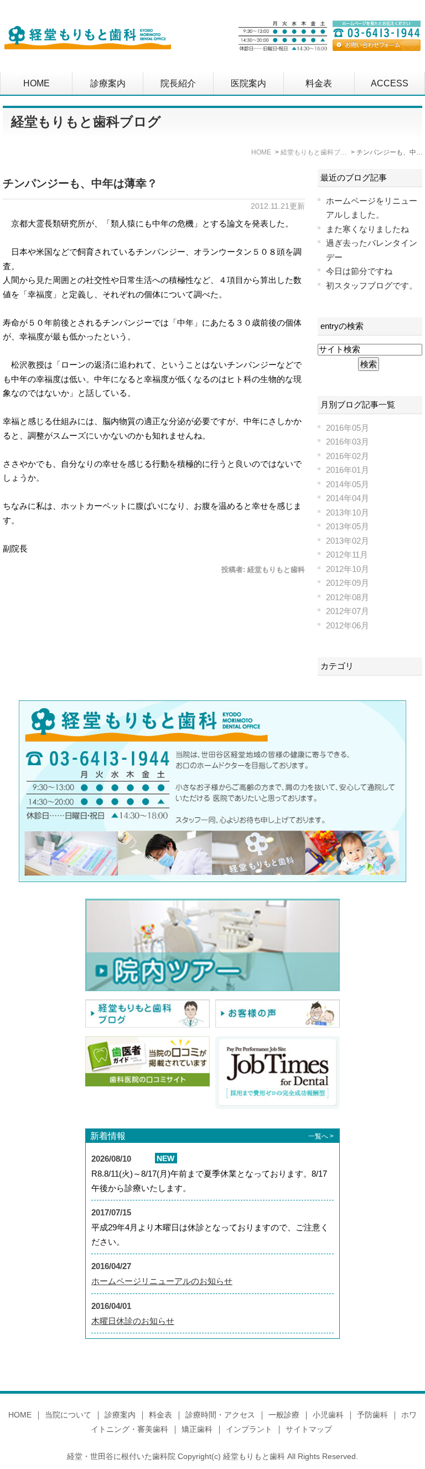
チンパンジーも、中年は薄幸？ (80, 183)
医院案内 (248, 83)
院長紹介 (178, 83)
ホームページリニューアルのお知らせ (161, 1281)
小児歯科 (328, 1414)
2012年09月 (347, 582)
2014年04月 (347, 498)
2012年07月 (347, 611)
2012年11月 (347, 554)
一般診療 (283, 1414)
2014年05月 (347, 484)
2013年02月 (347, 540)
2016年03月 (347, 441)
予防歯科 (372, 1414)
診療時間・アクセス (220, 1414)
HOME (36, 83)
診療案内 (108, 83)
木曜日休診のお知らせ (132, 1321)
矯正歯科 (197, 1429)
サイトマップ (309, 1429)
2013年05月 (347, 526)
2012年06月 (347, 625)
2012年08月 (347, 597)
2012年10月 (347, 569)
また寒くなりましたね (367, 229)
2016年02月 (347, 456)
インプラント (249, 1429)
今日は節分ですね (359, 271)
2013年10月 (347, 512)
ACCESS (389, 83)
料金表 (318, 83)
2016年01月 (347, 470)
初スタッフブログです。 (371, 285)
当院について (68, 1414)
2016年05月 (347, 427)
